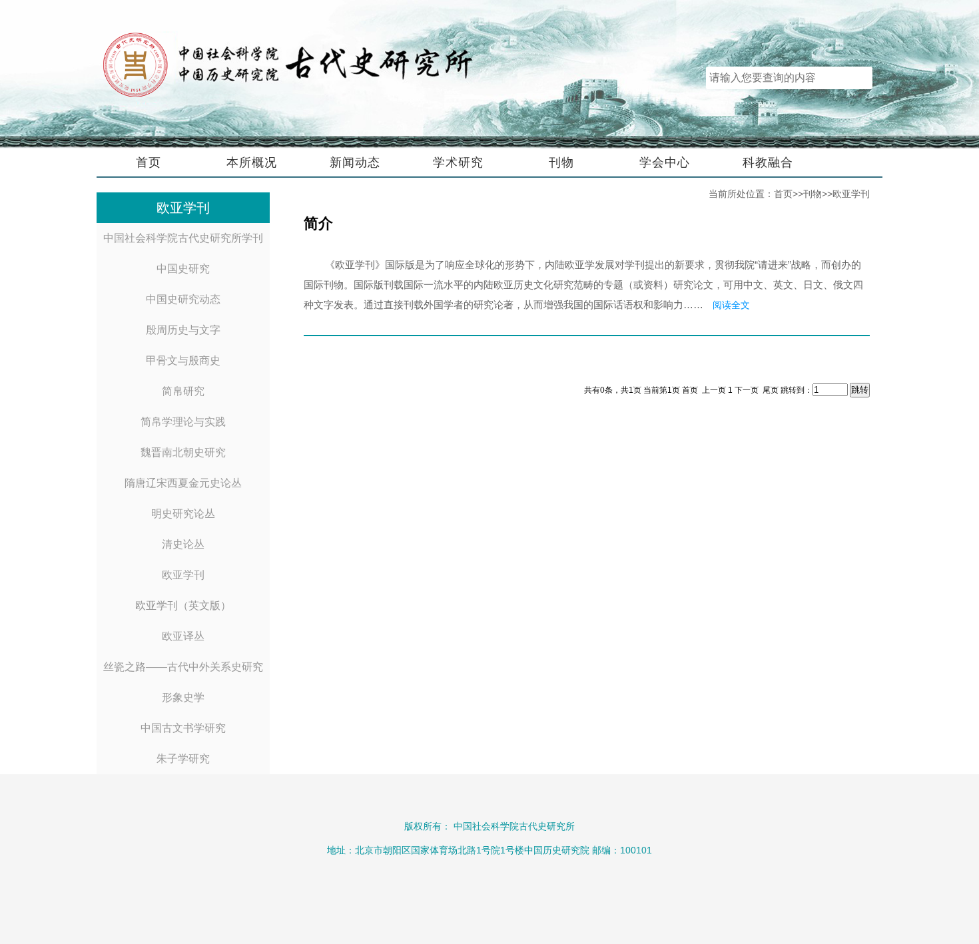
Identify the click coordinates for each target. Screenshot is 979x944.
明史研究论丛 (183, 513)
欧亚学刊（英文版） (183, 605)
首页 (148, 162)
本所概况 (251, 162)
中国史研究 (183, 268)
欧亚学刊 (183, 575)
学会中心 (664, 162)
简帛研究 (183, 391)
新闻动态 (355, 162)
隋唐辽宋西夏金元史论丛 (183, 483)
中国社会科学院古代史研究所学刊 (183, 238)
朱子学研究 (183, 758)
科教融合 (768, 162)
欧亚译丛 (183, 636)
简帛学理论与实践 (183, 421)
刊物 (561, 162)
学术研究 (458, 162)
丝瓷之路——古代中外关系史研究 (183, 666)
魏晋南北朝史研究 (183, 452)
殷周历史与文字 (183, 330)
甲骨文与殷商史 (183, 360)
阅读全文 (731, 305)
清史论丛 (183, 544)
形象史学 (183, 697)
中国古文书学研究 (183, 728)
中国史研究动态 (183, 299)
